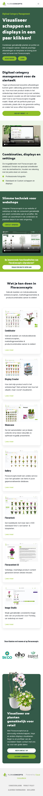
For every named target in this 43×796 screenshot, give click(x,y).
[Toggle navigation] (38, 4)
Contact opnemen (11, 225)
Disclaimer (31, 790)
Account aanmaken (21, 756)
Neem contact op (21, 750)
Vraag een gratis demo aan (21, 267)
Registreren (9, 58)
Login (22, 58)
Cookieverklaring (15, 785)
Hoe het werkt (19, 113)
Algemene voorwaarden (16, 790)
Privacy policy (28, 785)
